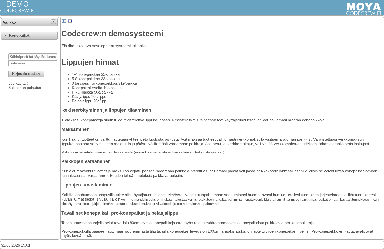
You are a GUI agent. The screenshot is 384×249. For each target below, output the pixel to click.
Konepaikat (19, 36)
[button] (26, 74)
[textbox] (32, 56)
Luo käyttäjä (18, 83)
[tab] (29, 36)
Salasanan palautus (24, 87)
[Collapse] (53, 21)
